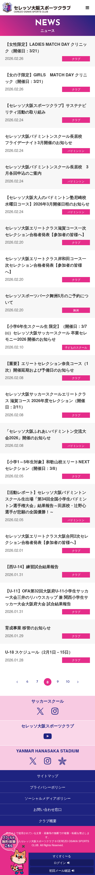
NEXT (78, 682)
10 (68, 682)
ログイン (60, 862)
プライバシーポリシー (47, 787)
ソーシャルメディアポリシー (48, 798)
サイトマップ (47, 775)
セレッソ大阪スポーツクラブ (47, 8)
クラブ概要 (47, 820)
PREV (17, 682)
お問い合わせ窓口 (47, 809)
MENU (87, 8)
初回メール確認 (59, 870)
